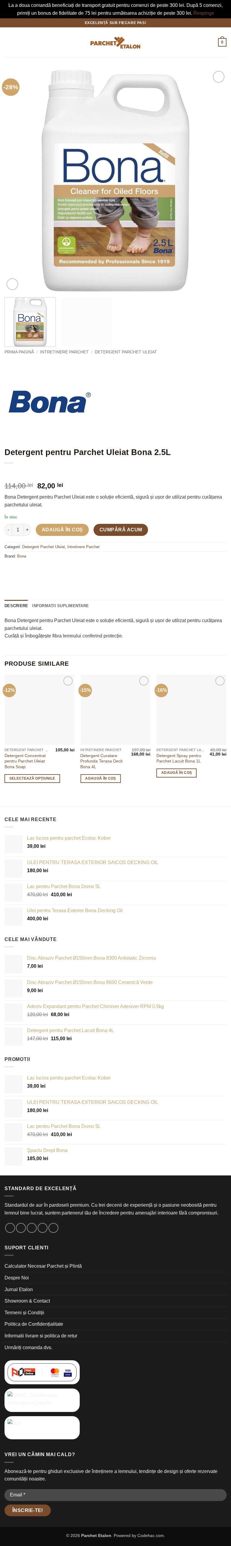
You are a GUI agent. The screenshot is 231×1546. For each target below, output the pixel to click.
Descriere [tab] (16, 605)
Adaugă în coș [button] (100, 778)
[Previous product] (21, 473)
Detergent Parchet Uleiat (126, 352)
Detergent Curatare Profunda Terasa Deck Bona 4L (101, 761)
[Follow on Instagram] (21, 1228)
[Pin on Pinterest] (64, 570)
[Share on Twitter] (43, 570)
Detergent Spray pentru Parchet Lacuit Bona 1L (178, 758)
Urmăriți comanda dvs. (28, 1347)
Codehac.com (150, 1535)
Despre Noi (17, 1277)
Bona (21, 556)
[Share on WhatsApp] (10, 570)
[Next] (214, 180)
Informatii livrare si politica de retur (41, 1335)
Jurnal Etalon (19, 1289)
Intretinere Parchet (64, 352)
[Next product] (9, 473)
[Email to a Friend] (53, 570)
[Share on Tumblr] (75, 570)
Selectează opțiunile (32, 778)
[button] (8, 42)
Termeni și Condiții (24, 1312)
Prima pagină (19, 352)
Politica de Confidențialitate (34, 1324)
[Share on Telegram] (86, 570)
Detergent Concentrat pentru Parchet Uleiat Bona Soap (25, 761)
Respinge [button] (203, 13)
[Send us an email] (32, 1228)
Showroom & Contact (27, 1300)
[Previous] (16, 180)
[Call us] (43, 1228)
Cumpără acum (121, 529)
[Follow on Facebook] (10, 1228)
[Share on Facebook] (21, 570)
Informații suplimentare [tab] (60, 605)
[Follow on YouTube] (53, 1228)
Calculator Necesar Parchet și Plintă (43, 1266)
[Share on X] (32, 570)
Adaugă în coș (62, 529)
